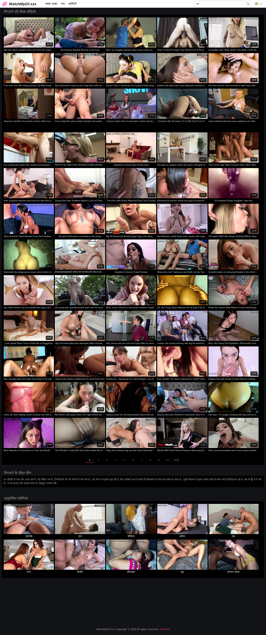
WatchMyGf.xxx (22, 4)
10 (167, 460)
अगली (176, 460)
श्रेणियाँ (72, 3)
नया (63, 3)
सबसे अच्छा (51, 3)
